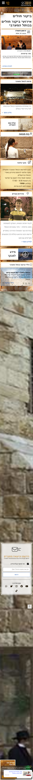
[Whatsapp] (6, 586)
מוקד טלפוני (21, 163)
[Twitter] (11, 586)
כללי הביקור (9, 282)
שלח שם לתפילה (12, 124)
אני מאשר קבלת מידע (18, 564)
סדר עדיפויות (26, 53)
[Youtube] (26, 586)
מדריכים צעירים (18, 194)
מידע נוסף (7, 112)
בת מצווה (24, 134)
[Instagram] (16, 586)
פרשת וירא (19, 51)
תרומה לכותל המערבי (23, 81)
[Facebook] (21, 586)
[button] (2, 761)
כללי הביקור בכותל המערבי (19, 264)
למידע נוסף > (26, 241)
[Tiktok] (16, 591)
